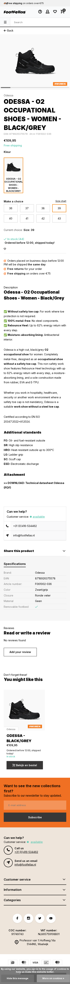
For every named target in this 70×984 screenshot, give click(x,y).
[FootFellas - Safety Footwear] (15, 12)
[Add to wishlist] (5, 249)
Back (10, 30)
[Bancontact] (46, 963)
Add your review (20, 652)
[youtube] (51, 918)
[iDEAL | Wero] (12, 963)
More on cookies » (53, 978)
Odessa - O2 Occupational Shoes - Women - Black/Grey (13, 185)
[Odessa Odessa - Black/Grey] (24, 710)
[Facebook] (17, 918)
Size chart (60, 201)
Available (39, 516)
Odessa (8, 95)
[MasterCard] (24, 963)
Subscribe (35, 817)
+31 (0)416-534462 (25, 525)
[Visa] (35, 963)
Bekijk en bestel (26, 765)
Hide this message (17, 978)
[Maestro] (57, 963)
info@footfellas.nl (24, 535)
